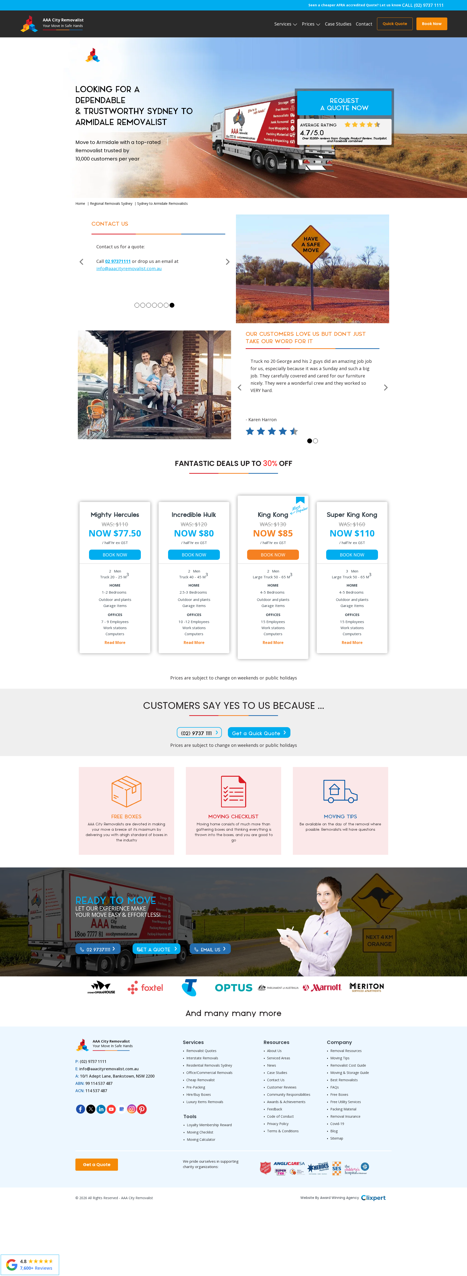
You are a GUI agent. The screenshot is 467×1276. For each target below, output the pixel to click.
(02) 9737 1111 (196, 733)
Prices (309, 24)
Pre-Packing (195, 1087)
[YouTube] (111, 1108)
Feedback (274, 1109)
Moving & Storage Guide (349, 1072)
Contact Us (276, 1080)
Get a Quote (96, 1164)
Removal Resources (346, 1050)
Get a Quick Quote (256, 733)
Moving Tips (340, 1058)
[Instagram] (131, 1108)
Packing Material (343, 1109)
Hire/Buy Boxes (198, 1094)
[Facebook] (80, 1108)
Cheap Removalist (200, 1080)
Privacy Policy (277, 1123)
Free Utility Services (345, 1101)
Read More (115, 642)
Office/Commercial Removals (209, 1072)
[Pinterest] (142, 1108)
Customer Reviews (281, 1087)
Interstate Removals (202, 1058)
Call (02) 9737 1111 (423, 5)
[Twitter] (91, 1108)
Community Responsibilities (288, 1094)
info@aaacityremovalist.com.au (109, 1068)
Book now (432, 24)
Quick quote (395, 24)
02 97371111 (98, 950)
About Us (274, 1050)
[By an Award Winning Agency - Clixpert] (373, 1197)
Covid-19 (337, 1123)
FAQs (334, 1087)
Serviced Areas (278, 1058)
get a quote (153, 949)
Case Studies (338, 24)
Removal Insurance (345, 1116)
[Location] (121, 1108)
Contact (364, 24)
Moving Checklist (200, 1132)
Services (283, 24)
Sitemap (336, 1138)
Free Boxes (339, 1094)
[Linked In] (101, 1108)
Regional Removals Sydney (111, 203)
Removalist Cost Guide (348, 1065)
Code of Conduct (280, 1116)
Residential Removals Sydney (209, 1065)
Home (80, 203)
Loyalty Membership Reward (209, 1125)
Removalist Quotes (201, 1050)
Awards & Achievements (286, 1101)
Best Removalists (344, 1080)
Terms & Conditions (283, 1131)
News (271, 1065)
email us (210, 950)
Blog (334, 1131)
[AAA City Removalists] (87, 50)
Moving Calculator (201, 1139)
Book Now (115, 555)
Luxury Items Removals (204, 1101)
